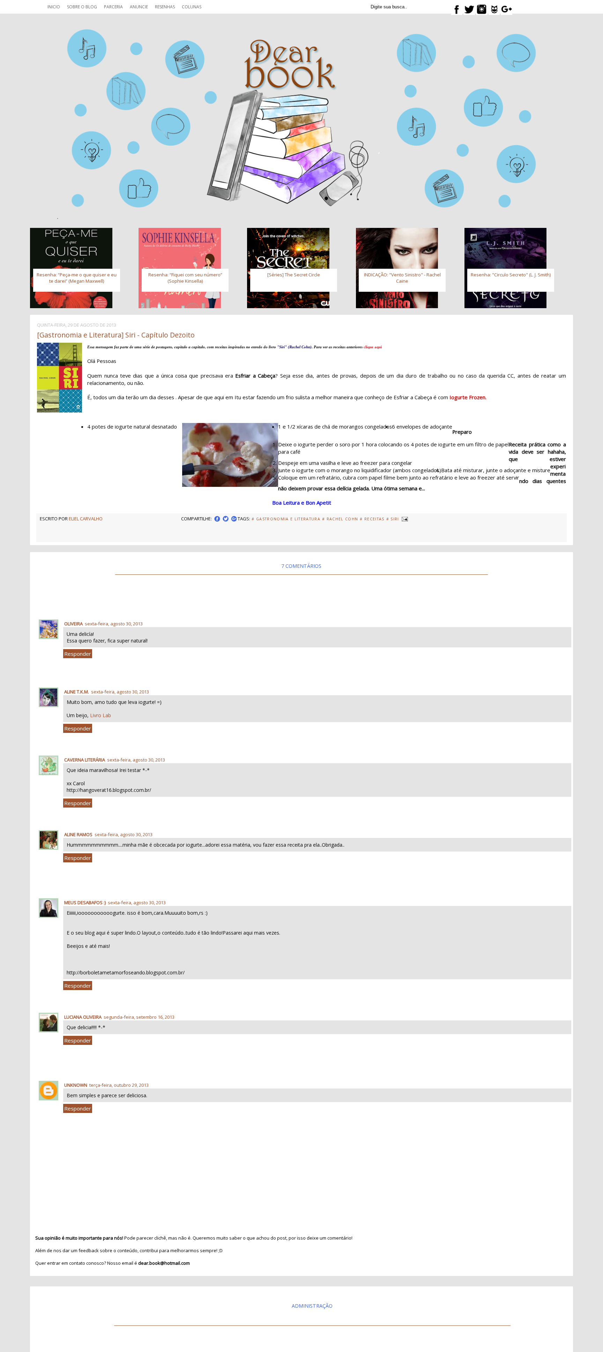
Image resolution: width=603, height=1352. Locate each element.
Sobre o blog (82, 7)
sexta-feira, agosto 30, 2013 (114, 624)
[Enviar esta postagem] (404, 518)
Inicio (53, 7)
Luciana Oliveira (83, 1017)
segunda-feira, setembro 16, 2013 (139, 1017)
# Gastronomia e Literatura (286, 519)
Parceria (113, 7)
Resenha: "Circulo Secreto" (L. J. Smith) (511, 275)
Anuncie (139, 7)
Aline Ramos (78, 834)
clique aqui (373, 347)
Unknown (75, 1085)
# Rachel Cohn (340, 519)
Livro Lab (100, 715)
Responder (77, 653)
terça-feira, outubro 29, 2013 (119, 1085)
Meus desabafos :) (85, 902)
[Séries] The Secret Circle (293, 275)
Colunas (191, 7)
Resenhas (165, 7)
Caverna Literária (84, 760)
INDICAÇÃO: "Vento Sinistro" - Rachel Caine (402, 278)
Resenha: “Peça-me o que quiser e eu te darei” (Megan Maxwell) (77, 278)
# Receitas (372, 519)
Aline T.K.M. (76, 692)
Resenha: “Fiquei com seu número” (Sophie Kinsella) (185, 278)
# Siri (392, 519)
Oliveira (73, 624)
